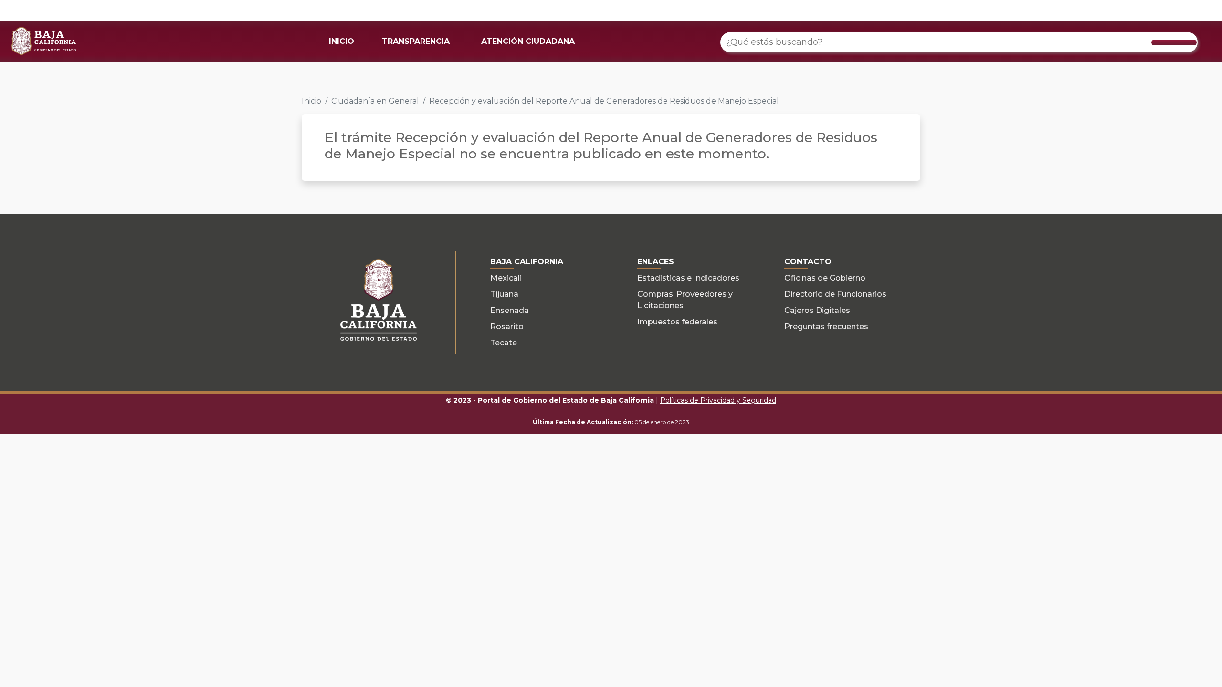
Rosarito (507, 326)
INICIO (341, 41)
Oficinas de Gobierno (824, 277)
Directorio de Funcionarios (835, 294)
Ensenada (509, 310)
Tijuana (504, 294)
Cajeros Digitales (817, 310)
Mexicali (506, 277)
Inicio (311, 100)
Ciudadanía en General (375, 100)
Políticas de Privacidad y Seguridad (718, 400)
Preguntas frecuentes (826, 326)
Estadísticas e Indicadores (688, 277)
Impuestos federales (677, 321)
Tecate (503, 342)
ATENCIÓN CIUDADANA (528, 41)
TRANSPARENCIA (416, 41)
